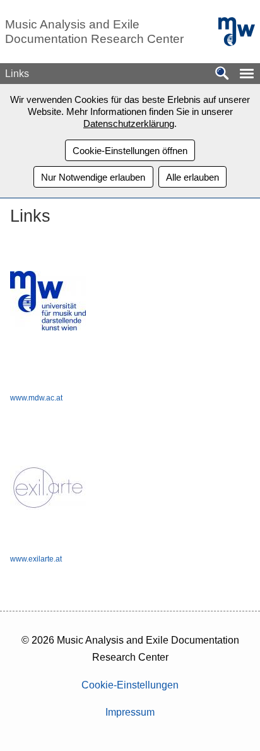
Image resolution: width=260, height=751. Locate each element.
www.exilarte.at (36, 559)
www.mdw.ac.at (36, 398)
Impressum (130, 712)
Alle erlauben (192, 177)
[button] (246, 73)
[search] (222, 74)
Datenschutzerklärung (128, 123)
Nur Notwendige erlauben (93, 177)
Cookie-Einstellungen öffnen (130, 150)
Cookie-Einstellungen (130, 685)
